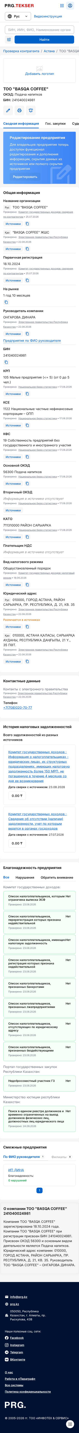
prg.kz (14, 1304)
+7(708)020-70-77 (17, 708)
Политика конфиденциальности (28, 1391)
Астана (49, 51)
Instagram (17, 1345)
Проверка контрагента (21, 51)
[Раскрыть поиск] (9, 40)
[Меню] (70, 1424)
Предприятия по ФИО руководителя (32, 341)
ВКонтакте (17, 1359)
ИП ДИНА (16, 1170)
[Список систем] (62, 6)
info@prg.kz (18, 1296)
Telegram (16, 1352)
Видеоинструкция (48, 16)
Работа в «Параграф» (20, 1378)
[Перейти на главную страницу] (19, 5)
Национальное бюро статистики (37, 386)
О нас (9, 1372)
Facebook (17, 1337)
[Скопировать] (27, 223)
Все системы (14, 1385)
